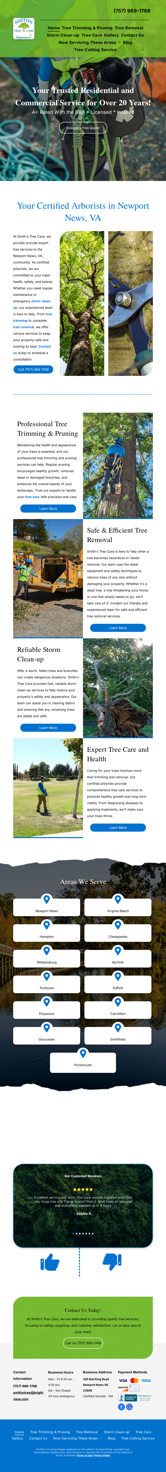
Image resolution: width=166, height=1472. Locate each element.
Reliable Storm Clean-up (38, 653)
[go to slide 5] (86, 1233)
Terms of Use (84, 1455)
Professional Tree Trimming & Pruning (47, 428)
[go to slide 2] (76, 1233)
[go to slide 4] (83, 1233)
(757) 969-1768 (132, 11)
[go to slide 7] (93, 1233)
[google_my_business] (129, 1407)
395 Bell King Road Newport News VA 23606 (96, 1384)
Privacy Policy (102, 1455)
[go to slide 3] (80, 1233)
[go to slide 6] (89, 1233)
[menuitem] (54, 28)
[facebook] (121, 1407)
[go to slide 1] (73, 1233)
